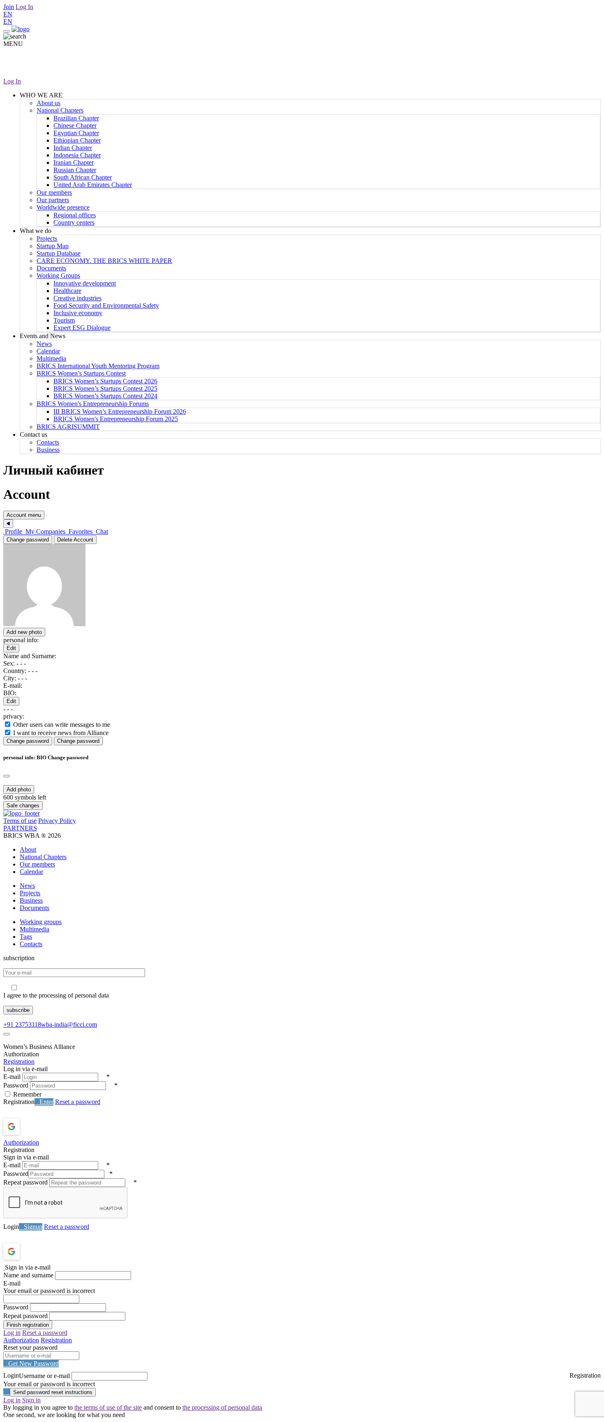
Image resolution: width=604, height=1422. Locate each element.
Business (48, 449)
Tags (26, 936)
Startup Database (59, 253)
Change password (28, 540)
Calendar (48, 351)
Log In (24, 6)
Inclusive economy (77, 312)
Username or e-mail (44, 1375)
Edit (11, 648)
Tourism (64, 320)
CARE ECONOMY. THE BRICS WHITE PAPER (104, 260)
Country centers (74, 222)
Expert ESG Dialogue (82, 327)
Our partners (53, 199)
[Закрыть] (8, 523)
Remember (27, 1094)
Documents (51, 268)
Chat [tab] (101, 531)
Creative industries (77, 298)
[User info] (89, 623)
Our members (54, 192)
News (44, 343)
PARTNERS (20, 828)
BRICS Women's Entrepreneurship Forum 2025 (115, 418)
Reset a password (77, 1101)
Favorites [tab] (80, 531)
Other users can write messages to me (61, 724)
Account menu (24, 515)
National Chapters (60, 110)
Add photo (19, 789)
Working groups (41, 921)
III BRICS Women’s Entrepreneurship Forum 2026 (119, 411)
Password (15, 1085)
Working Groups (58, 275)
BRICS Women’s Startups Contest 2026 (105, 381)
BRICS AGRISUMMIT (68, 426)
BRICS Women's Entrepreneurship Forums (93, 403)
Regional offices (74, 215)
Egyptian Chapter (76, 132)
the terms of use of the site (108, 1407)
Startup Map (53, 245)
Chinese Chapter (75, 125)
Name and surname (28, 1275)
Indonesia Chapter (77, 155)
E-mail (12, 1076)
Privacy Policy (57, 820)
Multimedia (51, 358)
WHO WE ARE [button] (41, 95)
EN (7, 14)
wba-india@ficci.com (69, 1024)
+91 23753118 (22, 1024)
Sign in (31, 1400)
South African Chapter (82, 177)
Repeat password (25, 1182)
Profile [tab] (13, 531)
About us (48, 102)
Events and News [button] (42, 335)
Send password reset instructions (52, 1392)
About (28, 849)
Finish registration (28, 1325)
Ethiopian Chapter (77, 140)
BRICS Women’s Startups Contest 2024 (105, 395)
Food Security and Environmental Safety (106, 305)
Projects (47, 238)
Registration (19, 1061)
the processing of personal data (222, 1407)
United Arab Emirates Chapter (92, 184)
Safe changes (23, 805)
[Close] (6, 776)
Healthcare (67, 290)
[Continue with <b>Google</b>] (33, 1126)
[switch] (7, 724)
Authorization (21, 1142)
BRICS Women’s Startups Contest (81, 373)
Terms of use (20, 820)
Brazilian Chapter (76, 118)
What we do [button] (35, 230)
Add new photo (24, 632)
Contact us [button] (33, 434)
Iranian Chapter (73, 162)
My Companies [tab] (45, 531)
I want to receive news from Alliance (60, 732)
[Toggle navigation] (6, 31)
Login (11, 1226)
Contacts (48, 442)
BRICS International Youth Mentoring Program (98, 365)
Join (8, 6)
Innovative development (84, 283)
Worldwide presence (63, 207)
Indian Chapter (72, 147)
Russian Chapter (74, 169)
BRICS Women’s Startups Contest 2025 (105, 388)
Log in (12, 1332)
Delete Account (75, 540)
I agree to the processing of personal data (56, 995)
